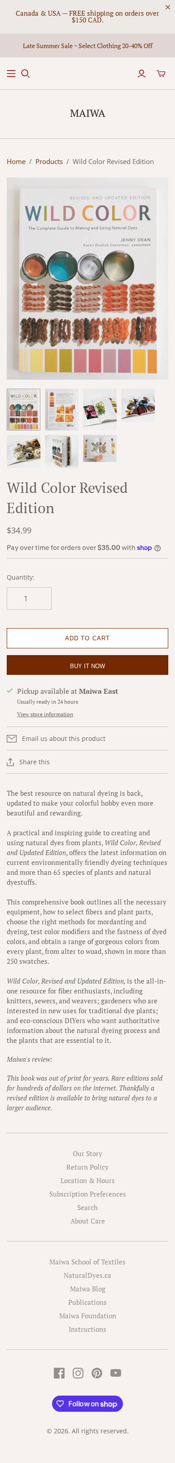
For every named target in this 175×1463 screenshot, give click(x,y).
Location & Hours (88, 1180)
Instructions (87, 1329)
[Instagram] (78, 1373)
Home (16, 161)
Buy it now (87, 666)
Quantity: (21, 577)
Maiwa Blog (87, 1288)
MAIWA (87, 113)
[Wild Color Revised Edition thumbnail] (23, 410)
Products (49, 161)
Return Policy (87, 1166)
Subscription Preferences (87, 1193)
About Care (87, 1220)
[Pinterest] (97, 1373)
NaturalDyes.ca (87, 1275)
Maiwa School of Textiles (87, 1261)
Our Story (87, 1153)
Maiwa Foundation (87, 1315)
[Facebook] (59, 1373)
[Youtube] (115, 1373)
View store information (45, 714)
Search (87, 1207)
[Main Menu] (11, 73)
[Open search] (25, 73)
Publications (87, 1302)
